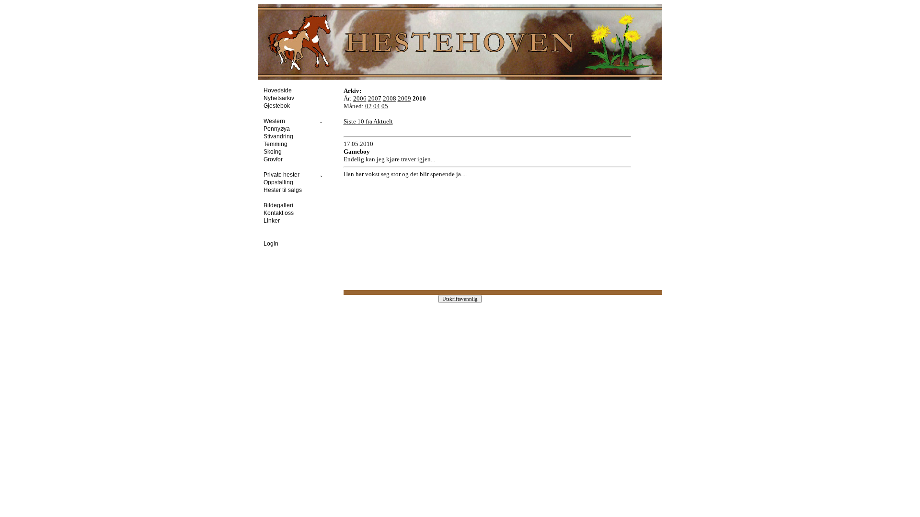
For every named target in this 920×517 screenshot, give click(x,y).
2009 (404, 98)
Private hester (287, 174)
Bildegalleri (281, 205)
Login (274, 243)
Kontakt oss (281, 213)
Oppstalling (281, 182)
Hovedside (281, 90)
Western (279, 121)
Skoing (276, 151)
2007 (374, 98)
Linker (275, 220)
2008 (389, 98)
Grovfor (276, 159)
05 (384, 106)
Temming (278, 144)
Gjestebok (280, 105)
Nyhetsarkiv (282, 98)
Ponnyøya (280, 128)
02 (368, 106)
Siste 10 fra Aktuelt (368, 121)
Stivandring (281, 136)
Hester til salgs (286, 190)
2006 (360, 98)
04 (376, 106)
